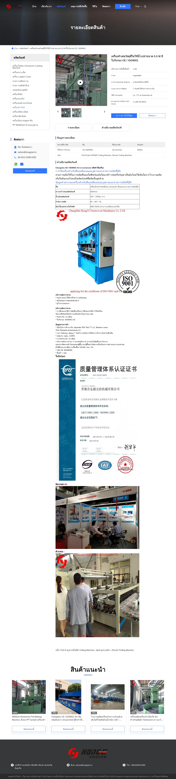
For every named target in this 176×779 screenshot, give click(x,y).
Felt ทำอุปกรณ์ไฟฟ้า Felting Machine (77, 650)
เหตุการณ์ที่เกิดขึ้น (79, 6)
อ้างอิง (123, 6)
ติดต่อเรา (106, 6)
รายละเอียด (73, 127)
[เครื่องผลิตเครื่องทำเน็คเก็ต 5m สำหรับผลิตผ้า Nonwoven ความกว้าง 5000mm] (147, 697)
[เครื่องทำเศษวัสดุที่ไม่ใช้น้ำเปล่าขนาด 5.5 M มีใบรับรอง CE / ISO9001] (81, 80)
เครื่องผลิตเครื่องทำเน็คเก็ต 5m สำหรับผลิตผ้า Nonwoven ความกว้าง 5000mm (146, 718)
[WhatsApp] (16, 164)
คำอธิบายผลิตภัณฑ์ (112, 127)
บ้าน (34, 6)
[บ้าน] (14, 6)
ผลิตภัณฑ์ (61, 6)
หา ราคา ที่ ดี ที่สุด (124, 115)
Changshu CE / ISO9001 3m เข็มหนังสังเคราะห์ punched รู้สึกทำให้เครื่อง (66, 718)
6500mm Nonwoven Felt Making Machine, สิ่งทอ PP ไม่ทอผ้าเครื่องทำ (28, 718)
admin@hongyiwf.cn (27, 152)
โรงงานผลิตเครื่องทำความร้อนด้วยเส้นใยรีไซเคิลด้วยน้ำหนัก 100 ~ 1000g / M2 (106, 718)
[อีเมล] (22, 164)
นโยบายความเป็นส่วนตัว (31, 776)
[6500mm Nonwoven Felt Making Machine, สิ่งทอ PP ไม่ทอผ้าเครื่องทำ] (29, 697)
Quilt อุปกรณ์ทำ (103, 650)
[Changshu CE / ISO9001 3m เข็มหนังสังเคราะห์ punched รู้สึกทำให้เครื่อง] (68, 697)
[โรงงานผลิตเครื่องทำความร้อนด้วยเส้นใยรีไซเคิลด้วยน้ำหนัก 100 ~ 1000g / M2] (108, 697)
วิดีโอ (94, 6)
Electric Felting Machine (123, 650)
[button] (15, 703)
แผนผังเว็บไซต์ (14, 776)
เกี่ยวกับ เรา (46, 6)
